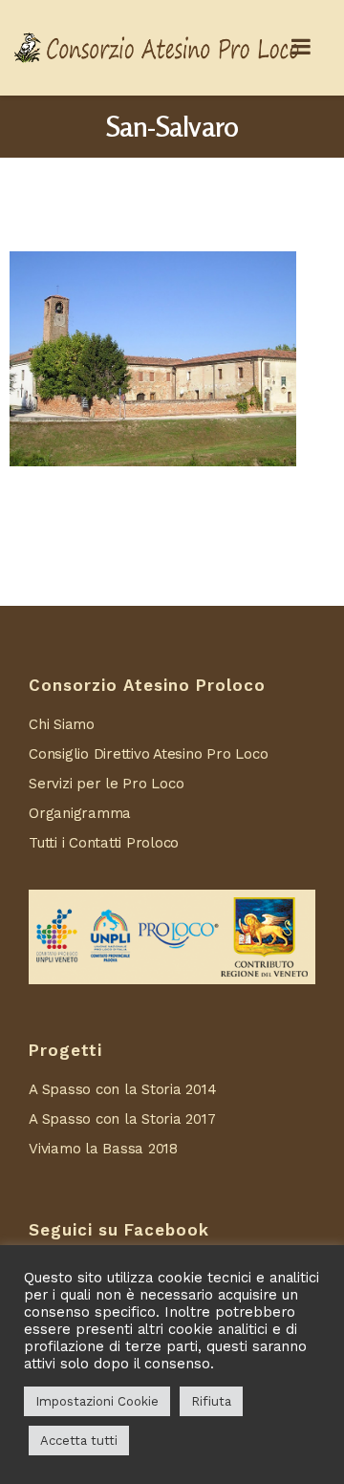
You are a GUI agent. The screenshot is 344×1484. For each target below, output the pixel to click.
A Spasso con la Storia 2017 (122, 1119)
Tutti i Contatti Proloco (104, 843)
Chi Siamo (62, 724)
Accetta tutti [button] (79, 1440)
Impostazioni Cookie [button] (97, 1401)
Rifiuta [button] (211, 1401)
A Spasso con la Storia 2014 (123, 1089)
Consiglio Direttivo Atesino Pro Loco (148, 754)
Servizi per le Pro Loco (106, 783)
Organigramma (80, 813)
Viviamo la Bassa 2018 (103, 1148)
